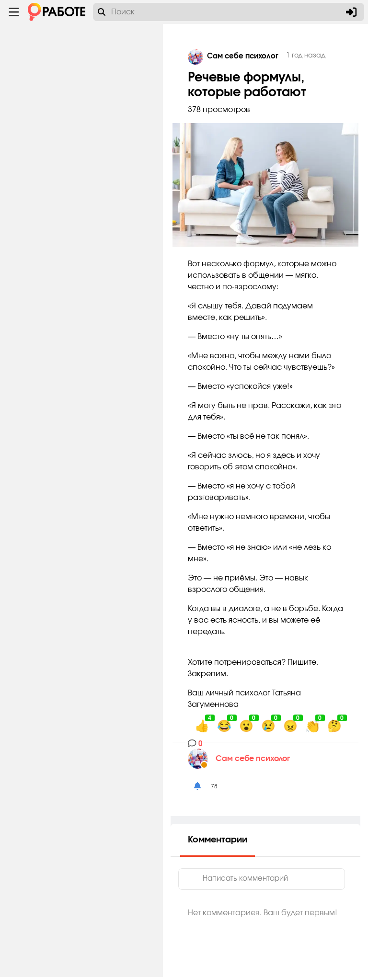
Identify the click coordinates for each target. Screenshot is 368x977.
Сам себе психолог (253, 758)
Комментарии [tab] (217, 840)
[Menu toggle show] (14, 12)
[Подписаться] (197, 786)
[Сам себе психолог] (202, 759)
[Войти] (351, 12)
